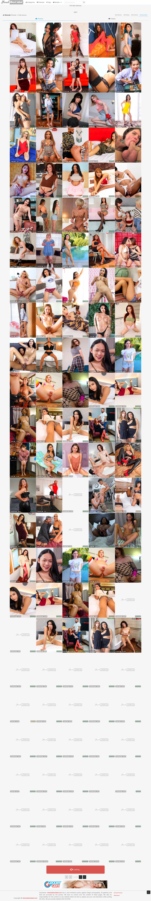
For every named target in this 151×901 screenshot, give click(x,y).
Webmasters (117, 895)
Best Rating (126, 15)
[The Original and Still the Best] (75, 888)
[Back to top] (148, 892)
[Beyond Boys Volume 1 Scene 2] (23, 425)
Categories (31, 2)
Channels (41, 2)
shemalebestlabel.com (30, 898)
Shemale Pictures (118, 892)
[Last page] (84, 877)
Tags (49, 2)
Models (57, 2)
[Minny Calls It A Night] (102, 775)
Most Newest (118, 15)
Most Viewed (134, 15)
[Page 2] (80, 877)
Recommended (143, 15)
